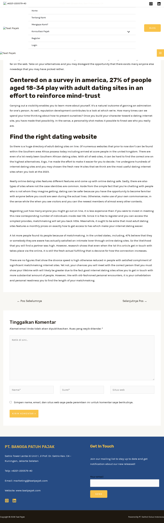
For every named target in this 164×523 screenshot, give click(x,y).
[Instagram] (151, 4)
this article (123, 245)
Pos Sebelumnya (29, 301)
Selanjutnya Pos (135, 301)
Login (34, 45)
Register (36, 38)
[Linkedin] (159, 4)
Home (34, 10)
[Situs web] (132, 390)
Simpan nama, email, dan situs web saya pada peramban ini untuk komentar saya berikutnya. (73, 402)
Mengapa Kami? (40, 24)
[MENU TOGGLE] (127, 32)
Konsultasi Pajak (40, 31)
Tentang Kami (39, 17)
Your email (96, 476)
